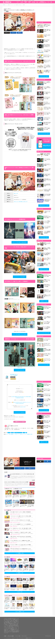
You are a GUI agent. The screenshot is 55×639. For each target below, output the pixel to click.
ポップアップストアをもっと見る (44, 133)
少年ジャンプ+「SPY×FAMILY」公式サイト (20, 201)
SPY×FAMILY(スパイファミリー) (18, 432)
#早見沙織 (19, 396)
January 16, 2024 (22, 406)
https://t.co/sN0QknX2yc (16, 402)
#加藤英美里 (18, 397)
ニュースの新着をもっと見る (20, 553)
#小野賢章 (26, 396)
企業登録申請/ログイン (42, 2)
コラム (37, 2)
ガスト (7, 434)
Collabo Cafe (7, 2)
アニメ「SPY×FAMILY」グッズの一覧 (19, 334)
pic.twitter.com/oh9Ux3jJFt (20, 403)
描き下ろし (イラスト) (24, 434)
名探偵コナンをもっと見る (44, 269)
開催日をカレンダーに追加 (19, 421)
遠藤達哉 (28, 434)
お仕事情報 (29, 2)
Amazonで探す (13, 378)
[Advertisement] (11, 41)
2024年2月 (12, 432)
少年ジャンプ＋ (18, 434)
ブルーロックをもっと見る (44, 410)
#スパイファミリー (28, 402)
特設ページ (15, 193)
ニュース (24, 432)
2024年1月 (9, 432)
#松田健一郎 (23, 396)
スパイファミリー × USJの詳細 (19, 276)
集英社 (31, 434)
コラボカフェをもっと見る (44, 76)
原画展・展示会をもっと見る (44, 205)
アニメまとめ (33, 2)
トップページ (17, 2)
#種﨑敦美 (16, 396)
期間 (26, 432)
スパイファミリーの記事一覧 (19, 412)
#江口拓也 (12, 396)
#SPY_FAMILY (22, 402)
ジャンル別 (21, 2)
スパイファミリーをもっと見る (43, 364)
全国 (9, 434)
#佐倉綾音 (22, 397)
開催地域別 (25, 2)
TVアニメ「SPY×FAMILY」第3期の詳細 (19, 242)
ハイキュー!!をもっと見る (44, 237)
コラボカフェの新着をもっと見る (19, 611)
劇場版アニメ (13, 434)
